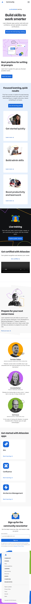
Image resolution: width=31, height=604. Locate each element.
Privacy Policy (8, 589)
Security (6, 594)
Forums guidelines (8, 566)
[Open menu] (28, 2)
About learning (8, 571)
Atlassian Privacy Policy (19, 546)
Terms (6, 591)
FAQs (6, 563)
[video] (15, 267)
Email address (4, 533)
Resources (7, 573)
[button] (8, 2)
